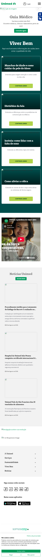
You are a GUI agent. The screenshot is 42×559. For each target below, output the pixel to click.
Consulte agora (21, 31)
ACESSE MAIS (21, 279)
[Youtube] (16, 489)
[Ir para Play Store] (10, 503)
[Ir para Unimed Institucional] (8, 4)
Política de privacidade (34, 536)
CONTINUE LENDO (21, 86)
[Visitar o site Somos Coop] (20, 529)
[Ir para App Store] (24, 503)
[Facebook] (6, 489)
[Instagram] (11, 489)
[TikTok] (26, 489)
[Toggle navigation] (39, 4)
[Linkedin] (21, 489)
